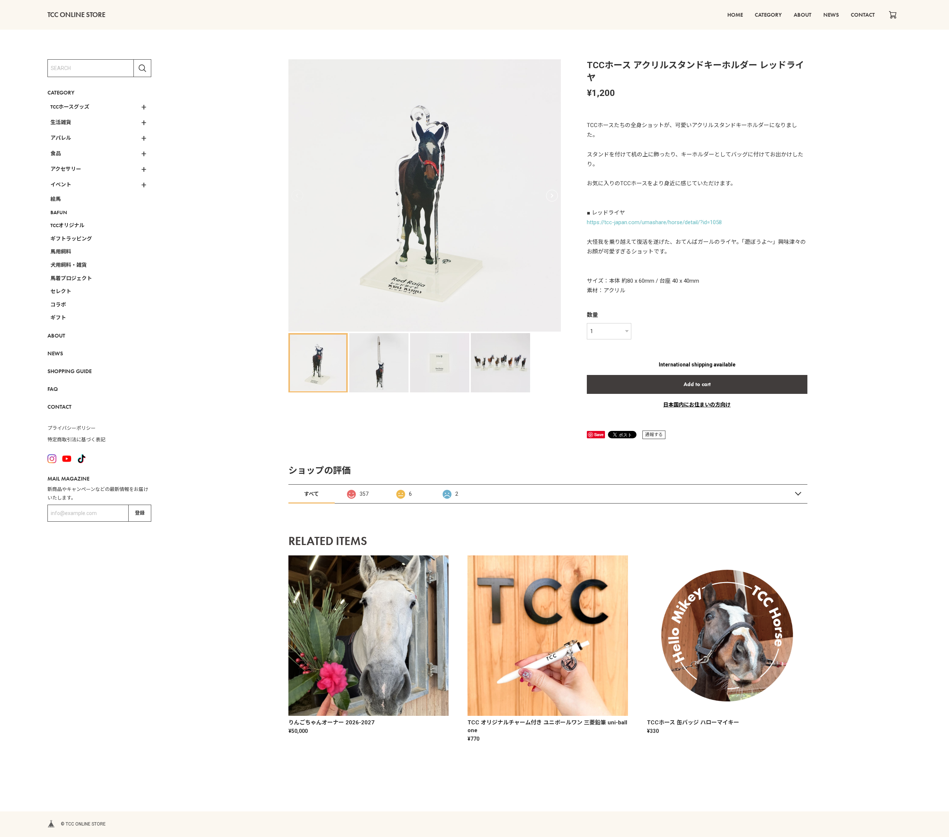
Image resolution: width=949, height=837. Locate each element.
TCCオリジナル (67, 225)
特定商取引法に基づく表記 (76, 439)
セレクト (60, 291)
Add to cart (697, 384)
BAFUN (58, 212)
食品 (55, 153)
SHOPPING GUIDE (69, 371)
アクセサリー (65, 169)
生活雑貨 (60, 122)
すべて (311, 494)
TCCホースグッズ (69, 106)
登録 (140, 513)
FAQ (52, 388)
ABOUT (802, 15)
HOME (735, 15)
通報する (654, 434)
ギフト (58, 317)
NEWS (831, 15)
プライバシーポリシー (71, 428)
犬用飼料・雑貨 (68, 265)
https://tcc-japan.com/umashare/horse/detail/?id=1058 (654, 222)
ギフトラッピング (71, 238)
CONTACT (863, 15)
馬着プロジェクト (71, 278)
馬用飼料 (60, 251)
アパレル (60, 137)
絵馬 (55, 199)
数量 (592, 315)
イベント (60, 184)
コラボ (58, 304)
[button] (552, 196)
